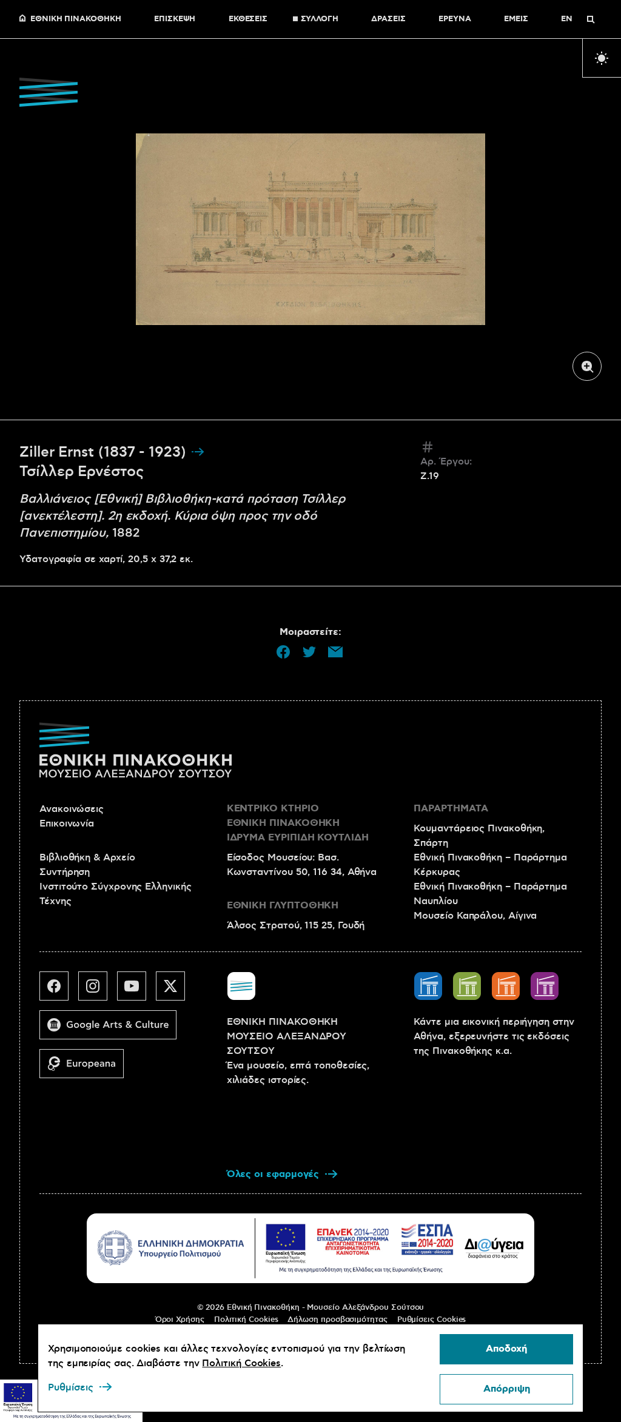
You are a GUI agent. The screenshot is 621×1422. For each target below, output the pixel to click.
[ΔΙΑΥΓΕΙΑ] (494, 1248)
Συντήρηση (64, 872)
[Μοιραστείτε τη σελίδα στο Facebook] (283, 652)
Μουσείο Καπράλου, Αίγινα (475, 916)
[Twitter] (175, 990)
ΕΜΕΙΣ (516, 19)
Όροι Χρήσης (179, 1319)
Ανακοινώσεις (71, 809)
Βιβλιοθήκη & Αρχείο (87, 857)
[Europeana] (86, 1068)
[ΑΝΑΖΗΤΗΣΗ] (590, 19)
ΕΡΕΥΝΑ (454, 19)
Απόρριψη (506, 1389)
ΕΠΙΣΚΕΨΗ (174, 19)
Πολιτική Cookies (246, 1319)
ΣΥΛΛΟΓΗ (319, 19)
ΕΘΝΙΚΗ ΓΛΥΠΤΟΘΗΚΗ (283, 905)
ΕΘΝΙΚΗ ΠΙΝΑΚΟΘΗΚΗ (75, 19)
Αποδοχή (506, 1349)
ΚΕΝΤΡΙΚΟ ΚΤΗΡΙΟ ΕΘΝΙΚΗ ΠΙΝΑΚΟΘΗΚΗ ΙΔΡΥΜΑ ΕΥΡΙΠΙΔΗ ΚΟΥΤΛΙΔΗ (298, 823)
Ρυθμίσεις (70, 1387)
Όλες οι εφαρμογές (273, 1174)
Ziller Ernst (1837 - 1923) (104, 452)
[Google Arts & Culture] (112, 1029)
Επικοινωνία (66, 823)
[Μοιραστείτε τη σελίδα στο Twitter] (309, 652)
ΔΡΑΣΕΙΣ (388, 19)
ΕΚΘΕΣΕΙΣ (248, 19)
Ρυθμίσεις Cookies (431, 1319)
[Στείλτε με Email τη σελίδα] (335, 652)
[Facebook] (58, 990)
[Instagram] (97, 990)
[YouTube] (136, 990)
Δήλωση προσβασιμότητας (337, 1319)
